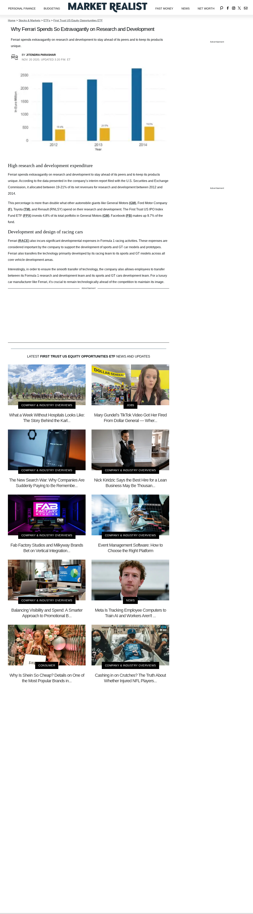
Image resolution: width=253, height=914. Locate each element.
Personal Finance (22, 8)
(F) (10, 209)
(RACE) (23, 240)
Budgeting (52, 8)
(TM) (27, 209)
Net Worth (206, 8)
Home (11, 20)
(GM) (132, 203)
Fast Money (164, 8)
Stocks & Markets (29, 20)
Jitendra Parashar (41, 54)
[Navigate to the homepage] (107, 7)
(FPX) (27, 215)
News (185, 8)
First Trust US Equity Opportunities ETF (78, 20)
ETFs (46, 20)
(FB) (129, 215)
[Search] (221, 7)
